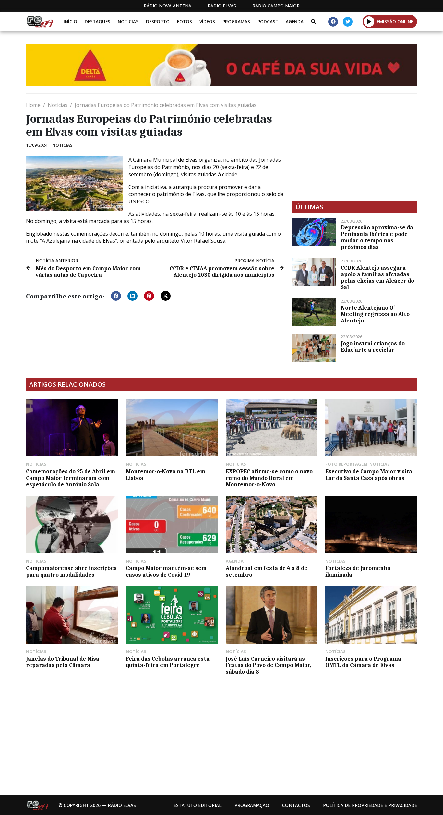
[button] (369, 21)
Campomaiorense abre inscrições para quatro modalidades (71, 571)
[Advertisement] (354, 147)
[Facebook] (333, 22)
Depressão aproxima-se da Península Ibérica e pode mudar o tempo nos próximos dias (377, 237)
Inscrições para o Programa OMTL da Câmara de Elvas (363, 661)
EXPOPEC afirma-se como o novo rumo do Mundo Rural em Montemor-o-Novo (269, 478)
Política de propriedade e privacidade (370, 805)
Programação (251, 805)
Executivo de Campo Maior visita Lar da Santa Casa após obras (368, 474)
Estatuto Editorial (198, 805)
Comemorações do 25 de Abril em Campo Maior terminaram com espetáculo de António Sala (70, 478)
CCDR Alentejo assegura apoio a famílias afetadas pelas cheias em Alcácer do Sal (377, 277)
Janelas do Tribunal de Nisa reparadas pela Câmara (62, 661)
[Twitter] (348, 22)
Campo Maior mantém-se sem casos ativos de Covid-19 (166, 571)
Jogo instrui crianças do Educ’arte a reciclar (373, 346)
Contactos (296, 805)
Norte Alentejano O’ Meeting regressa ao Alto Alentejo (375, 314)
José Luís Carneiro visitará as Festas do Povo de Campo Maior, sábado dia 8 (268, 665)
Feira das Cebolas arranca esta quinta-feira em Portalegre (168, 661)
